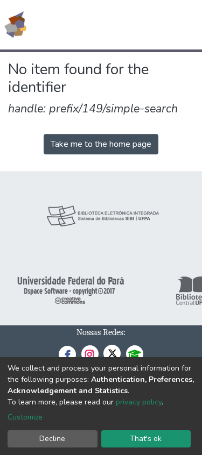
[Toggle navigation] (187, 24)
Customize (25, 417)
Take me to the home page (101, 144)
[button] (131, 24)
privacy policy (139, 402)
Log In (153, 25)
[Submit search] (115, 24)
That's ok (146, 438)
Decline (52, 438)
